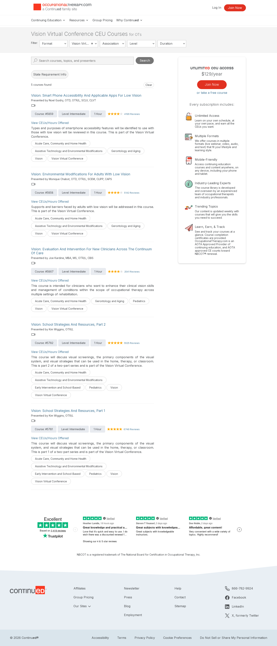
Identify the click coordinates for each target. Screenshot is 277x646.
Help (177, 588)
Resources (77, 20)
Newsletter (131, 588)
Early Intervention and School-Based (57, 387)
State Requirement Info (49, 74)
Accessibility (100, 638)
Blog (127, 606)
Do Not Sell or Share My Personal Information (233, 638)
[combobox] (53, 43)
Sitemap (180, 606)
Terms (121, 638)
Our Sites (80, 606)
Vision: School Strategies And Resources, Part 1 (68, 411)
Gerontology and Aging (125, 151)
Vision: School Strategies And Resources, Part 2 (68, 324)
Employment (133, 615)
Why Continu (127, 20)
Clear (148, 84)
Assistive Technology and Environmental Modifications (69, 151)
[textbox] (53, 43)
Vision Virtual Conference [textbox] (85, 43)
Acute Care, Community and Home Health (60, 143)
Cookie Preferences (177, 638)
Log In (216, 7)
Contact (180, 597)
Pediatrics (139, 301)
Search (145, 60)
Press (128, 597)
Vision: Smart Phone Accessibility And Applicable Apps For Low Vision (86, 95)
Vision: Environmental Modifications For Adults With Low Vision (80, 174)
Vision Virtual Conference (67, 158)
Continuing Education (46, 20)
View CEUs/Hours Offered (50, 123)
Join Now (235, 8)
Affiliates (79, 588)
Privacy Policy (145, 638)
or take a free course (212, 93)
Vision (39, 158)
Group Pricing (102, 20)
